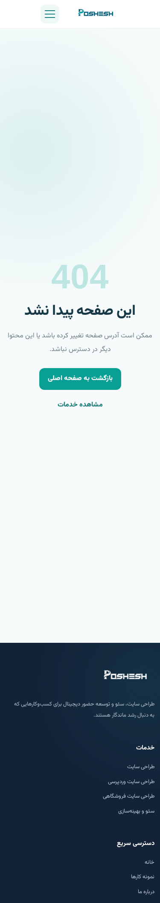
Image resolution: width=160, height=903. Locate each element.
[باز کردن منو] (50, 14)
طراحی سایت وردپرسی (131, 782)
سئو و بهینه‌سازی (136, 811)
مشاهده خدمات (80, 405)
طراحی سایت (140, 767)
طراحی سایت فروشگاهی (128, 796)
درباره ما (146, 892)
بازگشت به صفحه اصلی (80, 378)
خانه (149, 862)
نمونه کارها (142, 877)
